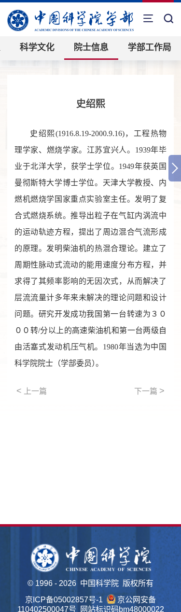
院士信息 (91, 47)
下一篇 (149, 391)
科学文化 (37, 47)
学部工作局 (149, 47)
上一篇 (31, 391)
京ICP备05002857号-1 (64, 600)
